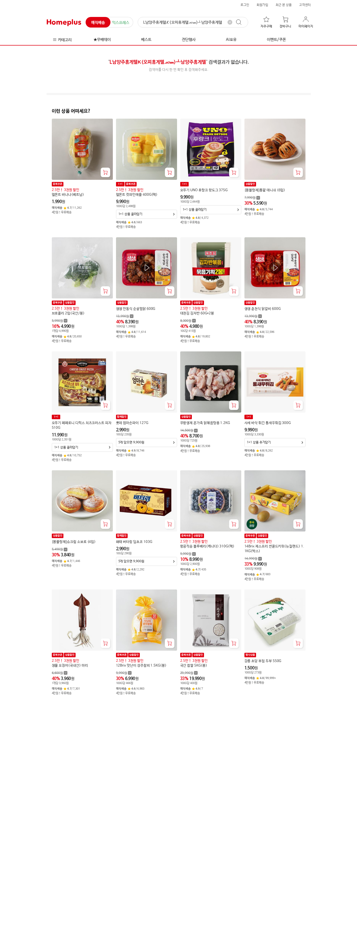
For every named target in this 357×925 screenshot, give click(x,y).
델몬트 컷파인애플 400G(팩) (137, 195)
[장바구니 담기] (105, 172)
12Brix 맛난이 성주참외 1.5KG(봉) (141, 666)
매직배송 (98, 22)
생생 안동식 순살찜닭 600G (135, 309)
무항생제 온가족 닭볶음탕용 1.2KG (205, 423)
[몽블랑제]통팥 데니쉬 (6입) (264, 190)
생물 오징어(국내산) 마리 (70, 666)
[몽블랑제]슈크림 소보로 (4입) (74, 542)
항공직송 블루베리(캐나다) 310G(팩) (207, 546)
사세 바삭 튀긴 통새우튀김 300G (267, 423)
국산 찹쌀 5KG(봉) (193, 666)
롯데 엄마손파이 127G (132, 423)
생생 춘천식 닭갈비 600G (262, 309)
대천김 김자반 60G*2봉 (197, 313)
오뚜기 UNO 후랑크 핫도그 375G (204, 190)
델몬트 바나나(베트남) (68, 195)
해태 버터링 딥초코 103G (134, 542)
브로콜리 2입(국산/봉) (68, 313)
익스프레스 (120, 22)
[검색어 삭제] (230, 22)
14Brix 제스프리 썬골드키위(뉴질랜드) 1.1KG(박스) (274, 548)
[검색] (241, 22)
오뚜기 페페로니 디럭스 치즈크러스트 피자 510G (82, 425)
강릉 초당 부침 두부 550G (262, 661)
